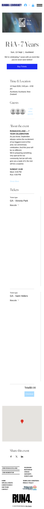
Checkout (29, 394)
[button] (33, 5)
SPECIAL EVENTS (7, 483)
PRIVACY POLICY (28, 483)
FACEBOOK (28, 467)
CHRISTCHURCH (7, 485)
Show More (14, 181)
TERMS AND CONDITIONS (31, 481)
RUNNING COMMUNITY (12, 5)
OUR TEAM (5, 487)
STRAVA (26, 472)
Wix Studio (28, 506)
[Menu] (39, 5)
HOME (4, 481)
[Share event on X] (16, 456)
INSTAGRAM (28, 470)
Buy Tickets (22, 67)
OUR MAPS (27, 474)
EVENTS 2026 (28, 476)
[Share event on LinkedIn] (22, 456)
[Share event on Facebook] (11, 456)
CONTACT (5, 489)
